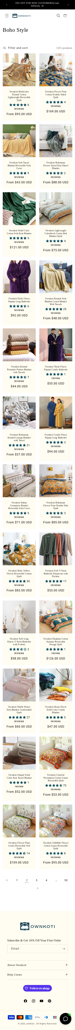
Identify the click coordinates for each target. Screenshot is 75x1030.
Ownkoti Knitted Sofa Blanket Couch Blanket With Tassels (56, 301)
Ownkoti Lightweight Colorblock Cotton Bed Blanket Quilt (56, 233)
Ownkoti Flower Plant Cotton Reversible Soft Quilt (19, 846)
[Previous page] (7, 880)
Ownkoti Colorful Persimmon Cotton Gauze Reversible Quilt (56, 778)
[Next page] (37, 888)
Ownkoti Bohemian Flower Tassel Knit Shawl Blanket (55, 165)
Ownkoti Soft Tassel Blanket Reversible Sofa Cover (19, 165)
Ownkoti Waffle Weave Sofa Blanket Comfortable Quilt (19, 710)
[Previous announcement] (7, 5)
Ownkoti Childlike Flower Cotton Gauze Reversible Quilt (55, 846)
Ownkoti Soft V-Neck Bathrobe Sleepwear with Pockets (56, 573)
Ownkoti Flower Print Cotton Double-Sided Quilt (55, 94)
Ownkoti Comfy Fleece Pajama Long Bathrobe (56, 436)
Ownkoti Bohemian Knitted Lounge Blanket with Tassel (19, 437)
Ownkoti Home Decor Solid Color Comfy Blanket (55, 710)
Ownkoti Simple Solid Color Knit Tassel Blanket (19, 776)
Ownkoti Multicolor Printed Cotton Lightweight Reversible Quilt (19, 95)
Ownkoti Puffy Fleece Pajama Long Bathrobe (19, 300)
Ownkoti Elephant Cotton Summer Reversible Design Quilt (56, 642)
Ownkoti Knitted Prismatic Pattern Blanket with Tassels (19, 369)
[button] (7, 15)
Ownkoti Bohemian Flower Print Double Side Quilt (55, 505)
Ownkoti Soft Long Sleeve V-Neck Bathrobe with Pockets (19, 642)
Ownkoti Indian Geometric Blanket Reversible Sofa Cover (19, 505)
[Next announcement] (68, 5)
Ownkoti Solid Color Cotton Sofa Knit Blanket (19, 232)
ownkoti (30, 1024)
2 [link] (27, 880)
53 (66, 880)
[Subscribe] (64, 948)
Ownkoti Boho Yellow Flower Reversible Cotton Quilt (19, 573)
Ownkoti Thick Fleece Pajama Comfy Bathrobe (56, 368)
